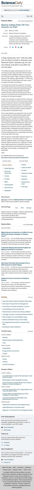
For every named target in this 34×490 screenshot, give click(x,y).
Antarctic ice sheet (26, 173)
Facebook (6, 442)
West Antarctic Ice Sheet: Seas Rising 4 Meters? (16, 312)
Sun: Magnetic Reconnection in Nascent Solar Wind (15, 323)
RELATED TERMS (23, 161)
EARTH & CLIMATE (5, 345)
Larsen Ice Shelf (26, 167)
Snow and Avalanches (7, 172)
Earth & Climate (7, 165)
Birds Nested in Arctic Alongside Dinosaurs (15, 380)
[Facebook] (10, 47)
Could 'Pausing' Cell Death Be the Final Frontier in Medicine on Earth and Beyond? (17, 383)
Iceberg (23, 165)
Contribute (20, 467)
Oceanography (8, 185)
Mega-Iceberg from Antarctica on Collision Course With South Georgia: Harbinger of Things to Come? (17, 234)
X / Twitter (6, 445)
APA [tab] (22, 208)
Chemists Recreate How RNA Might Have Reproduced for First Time (14, 398)
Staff (14, 467)
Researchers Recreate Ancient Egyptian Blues (16, 405)
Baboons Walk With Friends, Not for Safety (14, 320)
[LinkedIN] (18, 47)
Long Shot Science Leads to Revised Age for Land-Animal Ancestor (17, 376)
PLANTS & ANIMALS (6, 334)
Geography (7, 190)
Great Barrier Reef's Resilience (11, 327)
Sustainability (6, 348)
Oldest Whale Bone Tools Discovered (13, 407)
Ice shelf (23, 170)
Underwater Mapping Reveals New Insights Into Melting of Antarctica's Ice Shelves (16, 248)
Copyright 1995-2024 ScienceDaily (13, 472)
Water (6, 182)
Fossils (4, 359)
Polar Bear (24, 187)
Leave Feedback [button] (9, 460)
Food (4, 343)
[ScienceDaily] (12, 3)
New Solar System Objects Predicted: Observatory (17, 301)
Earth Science (8, 187)
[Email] (21, 47)
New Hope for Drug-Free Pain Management (15, 304)
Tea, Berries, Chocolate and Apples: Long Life (15, 306)
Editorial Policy (17, 470)
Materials (4, 200)
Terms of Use (27, 470)
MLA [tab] (16, 208)
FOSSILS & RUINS (5, 356)
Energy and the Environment (10, 351)
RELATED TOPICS (6, 161)
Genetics (5, 337)
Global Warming (9, 168)
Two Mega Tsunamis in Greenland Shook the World (17, 314)
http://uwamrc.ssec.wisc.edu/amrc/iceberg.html (14, 157)
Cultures (4, 362)
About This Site (6, 467)
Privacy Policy (7, 470)
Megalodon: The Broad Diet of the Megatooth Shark (17, 410)
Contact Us (7, 462)
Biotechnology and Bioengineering (12, 340)
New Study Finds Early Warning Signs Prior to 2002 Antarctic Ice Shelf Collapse (15, 264)
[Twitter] (13, 47)
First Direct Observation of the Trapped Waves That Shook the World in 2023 (17, 390)
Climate (6, 176)
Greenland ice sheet (25, 183)
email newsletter (24, 10)
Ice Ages (7, 179)
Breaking (4, 297)
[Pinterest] (16, 47)
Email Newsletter (9, 427)
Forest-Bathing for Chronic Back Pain (13, 309)
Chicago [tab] (28, 208)
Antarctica (24, 179)
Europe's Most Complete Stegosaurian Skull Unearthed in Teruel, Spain (15, 394)
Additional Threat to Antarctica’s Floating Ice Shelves (15, 279)
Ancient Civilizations (8, 364)
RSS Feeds (7, 430)
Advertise (28, 467)
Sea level (24, 176)
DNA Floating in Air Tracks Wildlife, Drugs (14, 317)
